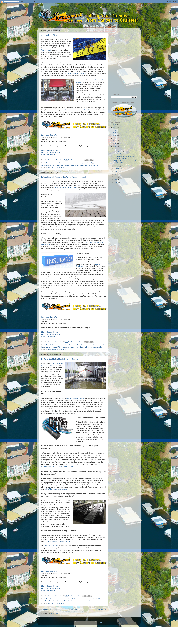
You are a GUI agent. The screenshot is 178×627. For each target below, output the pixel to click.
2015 (115, 144)
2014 (115, 146)
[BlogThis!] (87, 160)
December (118, 149)
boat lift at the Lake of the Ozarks (66, 188)
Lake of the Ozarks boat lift (75, 398)
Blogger (100, 622)
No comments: (76, 160)
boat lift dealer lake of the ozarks (57, 599)
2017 (115, 138)
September (118, 168)
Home (74, 609)
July (116, 174)
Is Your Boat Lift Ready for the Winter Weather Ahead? (63, 177)
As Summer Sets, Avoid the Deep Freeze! (60, 541)
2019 (115, 133)
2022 (115, 125)
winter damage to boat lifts (93, 347)
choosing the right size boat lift (82, 163)
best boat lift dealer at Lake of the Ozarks (79, 110)
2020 (115, 130)
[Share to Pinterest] (93, 160)
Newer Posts (46, 609)
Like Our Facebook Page (49, 150)
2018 (115, 135)
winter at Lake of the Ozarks (75, 347)
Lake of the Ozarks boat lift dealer (75, 73)
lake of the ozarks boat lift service (76, 345)
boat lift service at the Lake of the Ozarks (84, 292)
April (116, 182)
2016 (115, 141)
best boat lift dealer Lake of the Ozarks (59, 163)
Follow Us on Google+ (48, 154)
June (116, 177)
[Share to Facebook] (91, 160)
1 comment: (75, 596)
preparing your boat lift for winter (54, 347)
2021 (115, 127)
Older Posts (101, 609)
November (118, 151)
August (117, 171)
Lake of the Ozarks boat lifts (89, 165)
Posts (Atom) (54, 613)
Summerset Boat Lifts (49, 135)
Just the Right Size (49, 35)
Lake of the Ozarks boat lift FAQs (62, 601)
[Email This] (85, 160)
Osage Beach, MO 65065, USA (58, 167)
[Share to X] (89, 160)
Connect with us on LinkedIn (50, 152)
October (117, 166)
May (116, 179)
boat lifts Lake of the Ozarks (55, 345)
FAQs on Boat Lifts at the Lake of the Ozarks (59, 359)
